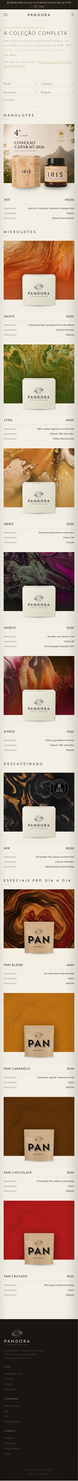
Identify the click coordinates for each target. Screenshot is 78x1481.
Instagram (9, 1437)
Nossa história (11, 1405)
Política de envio (12, 1448)
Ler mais (10, 55)
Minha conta (10, 1389)
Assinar (8, 1384)
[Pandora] (39, 14)
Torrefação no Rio (12, 1421)
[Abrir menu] (6, 15)
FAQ (6, 1416)
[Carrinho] (72, 15)
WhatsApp (9, 1443)
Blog (6, 1411)
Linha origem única (13, 1373)
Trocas (7, 1453)
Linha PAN (9, 1378)
